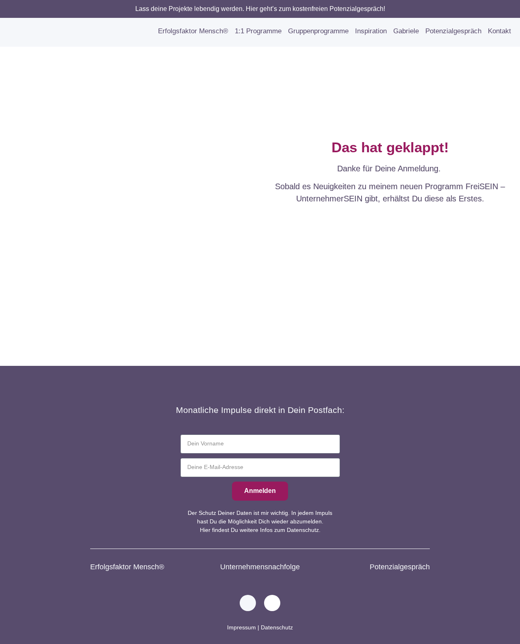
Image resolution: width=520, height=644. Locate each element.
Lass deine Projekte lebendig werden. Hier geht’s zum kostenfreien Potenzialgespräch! (260, 8)
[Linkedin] (248, 603)
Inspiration (371, 31)
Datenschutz (277, 627)
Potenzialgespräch (453, 31)
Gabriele (406, 31)
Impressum (241, 627)
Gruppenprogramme (318, 31)
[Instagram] (272, 603)
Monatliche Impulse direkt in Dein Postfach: (260, 410)
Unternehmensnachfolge (260, 567)
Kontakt (499, 31)
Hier (205, 530)
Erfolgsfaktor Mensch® (193, 31)
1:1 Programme (258, 31)
